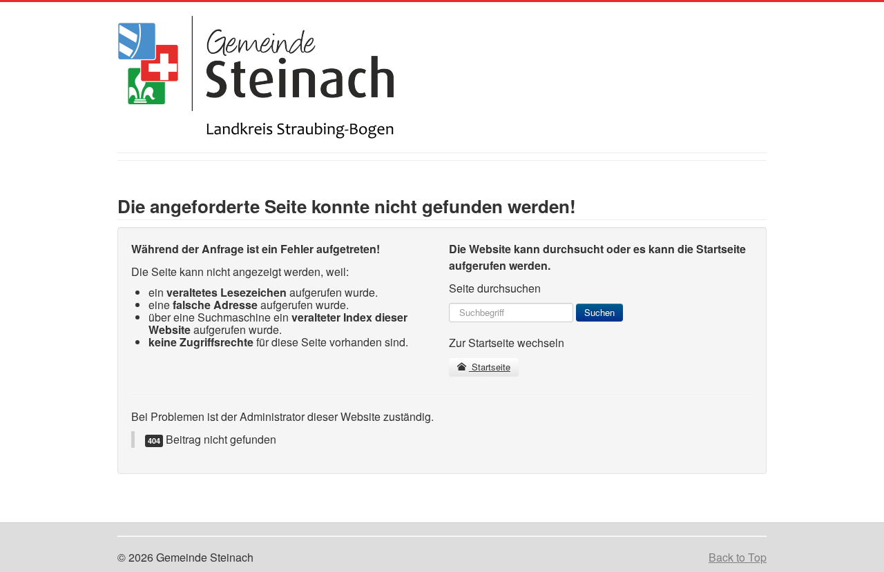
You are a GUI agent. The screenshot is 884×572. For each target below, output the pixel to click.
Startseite (489, 366)
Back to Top (738, 557)
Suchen (599, 312)
